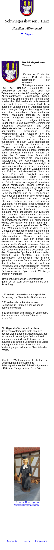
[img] (27, 8)
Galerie (26, 540)
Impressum (41, 540)
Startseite (12, 540)
